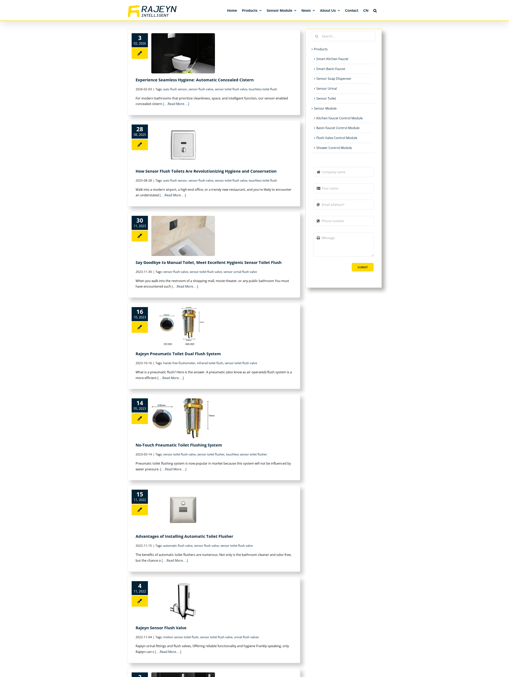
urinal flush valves (246, 637)
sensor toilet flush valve (231, 89)
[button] (375, 10)
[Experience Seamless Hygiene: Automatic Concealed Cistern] (183, 53)
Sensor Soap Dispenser (333, 78)
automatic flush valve (177, 546)
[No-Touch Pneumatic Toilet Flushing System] (183, 418)
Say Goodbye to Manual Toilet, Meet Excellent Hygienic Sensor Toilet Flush (209, 262)
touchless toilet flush (263, 89)
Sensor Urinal (326, 88)
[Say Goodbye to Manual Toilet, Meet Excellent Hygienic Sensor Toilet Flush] (183, 236)
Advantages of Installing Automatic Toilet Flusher (184, 536)
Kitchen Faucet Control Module (339, 118)
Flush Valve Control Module (336, 138)
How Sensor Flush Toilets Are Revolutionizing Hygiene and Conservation (206, 171)
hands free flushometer (179, 363)
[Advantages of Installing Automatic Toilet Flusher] (183, 510)
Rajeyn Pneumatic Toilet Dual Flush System (178, 353)
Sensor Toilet (326, 98)
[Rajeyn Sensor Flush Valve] (183, 601)
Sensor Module (325, 108)
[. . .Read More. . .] (176, 104)
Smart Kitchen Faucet (332, 59)
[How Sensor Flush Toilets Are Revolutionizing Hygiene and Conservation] (183, 145)
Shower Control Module (334, 148)
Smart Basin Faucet (330, 69)
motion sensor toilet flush (180, 637)
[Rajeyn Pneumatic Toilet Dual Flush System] (183, 327)
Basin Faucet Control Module (337, 128)
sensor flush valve (200, 89)
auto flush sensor (175, 89)
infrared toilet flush (210, 363)
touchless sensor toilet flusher (246, 454)
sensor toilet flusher (210, 454)
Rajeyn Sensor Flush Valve (161, 627)
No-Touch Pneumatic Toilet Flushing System (179, 445)
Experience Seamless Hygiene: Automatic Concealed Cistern (195, 80)
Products (321, 49)
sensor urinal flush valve (240, 272)
